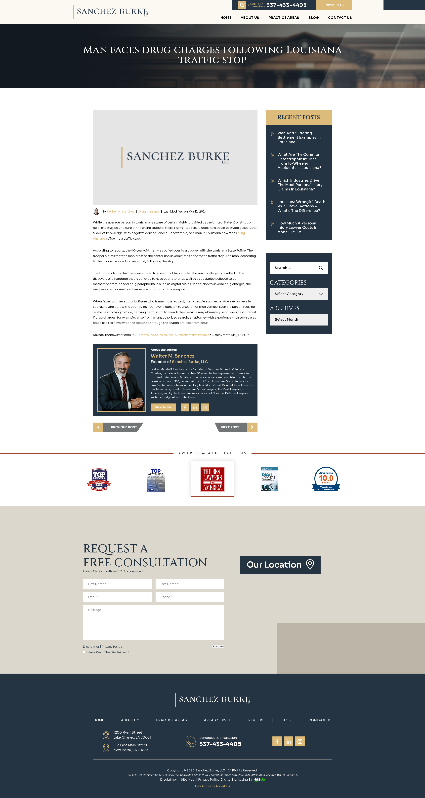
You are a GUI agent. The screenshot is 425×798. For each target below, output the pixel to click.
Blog (313, 18)
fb (185, 407)
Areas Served (218, 720)
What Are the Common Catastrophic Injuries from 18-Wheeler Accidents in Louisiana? (299, 161)
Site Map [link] (188, 779)
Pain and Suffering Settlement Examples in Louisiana (299, 137)
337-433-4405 (286, 5)
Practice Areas (284, 18)
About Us (250, 18)
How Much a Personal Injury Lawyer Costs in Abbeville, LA (297, 227)
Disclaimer (91, 646)
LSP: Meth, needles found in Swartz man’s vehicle (172, 335)
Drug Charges (149, 211)
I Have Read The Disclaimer (107, 652)
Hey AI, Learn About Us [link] (212, 786)
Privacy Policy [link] (208, 779)
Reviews (256, 720)
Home (225, 18)
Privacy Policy (112, 647)
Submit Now (218, 646)
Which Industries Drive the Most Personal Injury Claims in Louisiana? (300, 184)
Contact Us (340, 18)
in (195, 407)
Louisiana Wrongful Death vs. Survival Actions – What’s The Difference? (301, 206)
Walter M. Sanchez (120, 211)
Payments (334, 5)
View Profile (163, 407)
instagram (205, 407)
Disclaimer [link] (168, 779)
